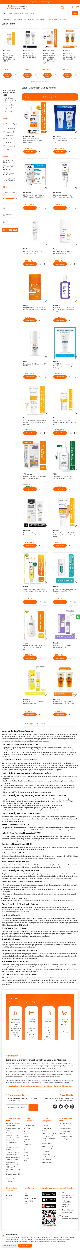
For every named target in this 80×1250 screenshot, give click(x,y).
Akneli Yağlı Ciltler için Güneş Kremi (10, 100)
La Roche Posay (48, 51)
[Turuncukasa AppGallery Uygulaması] (49, 1208)
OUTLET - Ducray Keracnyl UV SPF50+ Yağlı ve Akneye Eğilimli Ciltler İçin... (63, 366)
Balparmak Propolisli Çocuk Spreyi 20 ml (13, 1158)
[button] (31, 81)
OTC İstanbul (27, 474)
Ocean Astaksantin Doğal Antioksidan (12, 1153)
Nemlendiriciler (46, 1143)
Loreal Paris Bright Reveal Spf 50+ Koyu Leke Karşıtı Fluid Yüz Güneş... (65, 591)
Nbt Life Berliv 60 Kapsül (11, 1144)
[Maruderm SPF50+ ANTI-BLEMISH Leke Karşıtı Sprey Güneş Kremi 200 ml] (65, 287)
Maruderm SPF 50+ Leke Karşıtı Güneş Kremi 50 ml (63, 646)
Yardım (26, 1204)
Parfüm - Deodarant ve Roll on (48, 1140)
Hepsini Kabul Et (25, 1245)
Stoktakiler (9, 208)
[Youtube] (66, 1106)
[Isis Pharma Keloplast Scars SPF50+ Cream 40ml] (35, 230)
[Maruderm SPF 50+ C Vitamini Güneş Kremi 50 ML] (35, 681)
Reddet (61, 1239)
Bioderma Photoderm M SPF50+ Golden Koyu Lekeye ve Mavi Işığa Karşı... (64, 535)
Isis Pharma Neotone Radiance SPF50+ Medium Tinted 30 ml (33, 196)
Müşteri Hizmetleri (30, 1198)
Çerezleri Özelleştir (9, 1245)
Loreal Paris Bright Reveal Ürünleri (8, 167)
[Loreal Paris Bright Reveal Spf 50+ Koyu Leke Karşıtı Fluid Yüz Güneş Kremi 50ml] (65, 568)
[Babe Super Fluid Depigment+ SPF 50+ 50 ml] (35, 343)
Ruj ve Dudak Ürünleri (49, 1133)
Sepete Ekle (7, 75)
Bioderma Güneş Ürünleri (9, 161)
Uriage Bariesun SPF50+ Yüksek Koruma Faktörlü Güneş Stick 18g (34, 309)
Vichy (55, 474)
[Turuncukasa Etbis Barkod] (49, 1226)
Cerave (26, 1150)
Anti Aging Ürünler (48, 1136)
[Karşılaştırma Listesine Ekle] (15, 75)
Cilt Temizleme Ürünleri (46, 1129)
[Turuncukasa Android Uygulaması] (49, 1196)
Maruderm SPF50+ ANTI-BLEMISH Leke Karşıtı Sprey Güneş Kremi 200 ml (64, 310)
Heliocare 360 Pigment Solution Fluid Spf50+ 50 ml (29, 55)
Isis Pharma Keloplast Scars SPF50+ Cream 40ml (32, 252)
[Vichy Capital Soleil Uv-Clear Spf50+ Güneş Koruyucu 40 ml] (65, 456)
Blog (25, 1193)
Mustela (26, 1136)
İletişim (26, 1196)
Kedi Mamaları (46, 1160)
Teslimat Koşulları (65, 1123)
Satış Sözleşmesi (65, 1129)
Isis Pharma (10, 128)
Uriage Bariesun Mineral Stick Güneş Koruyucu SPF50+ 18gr (63, 252)
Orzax (26, 1142)
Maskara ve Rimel (47, 1146)
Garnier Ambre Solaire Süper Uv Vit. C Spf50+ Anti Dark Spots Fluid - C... (34, 647)
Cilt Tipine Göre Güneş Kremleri (34, 19)
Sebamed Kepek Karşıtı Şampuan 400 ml (13, 1174)
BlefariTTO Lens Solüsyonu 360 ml (12, 1163)
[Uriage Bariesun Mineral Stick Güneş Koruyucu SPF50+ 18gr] (65, 230)
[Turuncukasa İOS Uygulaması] (49, 1202)
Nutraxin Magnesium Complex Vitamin (13, 1124)
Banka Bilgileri (64, 1139)
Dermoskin (66, 51)
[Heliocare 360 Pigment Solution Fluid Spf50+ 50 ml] (30, 38)
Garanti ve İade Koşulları (64, 1132)
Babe (25, 361)
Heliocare (26, 51)
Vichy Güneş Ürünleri (8, 174)
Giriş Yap (9, 1195)
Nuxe (25, 1161)
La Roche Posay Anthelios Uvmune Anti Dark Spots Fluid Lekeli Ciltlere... (33, 141)
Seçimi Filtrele (10, 230)
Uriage (8, 142)
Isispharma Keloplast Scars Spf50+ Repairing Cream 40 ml (63, 196)
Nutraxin (26, 1131)
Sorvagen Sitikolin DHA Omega (12, 1149)
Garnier (9, 139)
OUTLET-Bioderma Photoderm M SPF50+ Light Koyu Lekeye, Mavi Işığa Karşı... (34, 422)
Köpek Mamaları (47, 1162)
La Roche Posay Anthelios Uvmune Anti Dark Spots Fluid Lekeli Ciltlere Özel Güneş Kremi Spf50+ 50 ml (49, 58)
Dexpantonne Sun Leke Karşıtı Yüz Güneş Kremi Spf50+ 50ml (35, 477)
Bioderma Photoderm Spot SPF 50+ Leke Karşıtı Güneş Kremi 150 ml (9, 57)
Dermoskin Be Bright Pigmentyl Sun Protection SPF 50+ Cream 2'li (69, 56)
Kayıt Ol (8, 1198)
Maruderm (9, 132)
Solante (26, 1158)
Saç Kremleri (46, 1151)
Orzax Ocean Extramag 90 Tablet (12, 1134)
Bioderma (6, 51)
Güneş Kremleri (17, 19)
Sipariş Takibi (28, 1201)
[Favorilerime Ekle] (46, 132)
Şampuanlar (46, 1154)
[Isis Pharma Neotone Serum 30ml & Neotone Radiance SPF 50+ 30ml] (65, 118)
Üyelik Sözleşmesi (65, 1126)
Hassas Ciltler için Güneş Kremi (10, 107)
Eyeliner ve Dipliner (48, 1149)
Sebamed (27, 1139)
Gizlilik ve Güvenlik (65, 1136)
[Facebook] (55, 1106)
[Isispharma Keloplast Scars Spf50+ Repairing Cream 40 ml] (65, 174)
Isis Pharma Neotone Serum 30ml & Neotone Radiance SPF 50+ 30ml (64, 141)
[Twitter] (61, 1106)
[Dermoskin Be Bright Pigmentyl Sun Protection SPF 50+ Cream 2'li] (70, 38)
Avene (26, 1153)
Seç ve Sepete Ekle (51, 97)
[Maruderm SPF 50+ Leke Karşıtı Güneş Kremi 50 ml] (65, 624)
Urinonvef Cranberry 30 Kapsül (12, 1180)
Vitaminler (45, 1126)
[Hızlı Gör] (45, 152)
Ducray (55, 361)
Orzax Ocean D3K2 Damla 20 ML (12, 1139)
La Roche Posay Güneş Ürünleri (9, 179)
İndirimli (8, 215)
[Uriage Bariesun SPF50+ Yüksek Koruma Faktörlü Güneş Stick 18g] (35, 287)
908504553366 (67, 1212)
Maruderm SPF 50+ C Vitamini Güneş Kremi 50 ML (33, 703)
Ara (75, 13)
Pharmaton (27, 1144)
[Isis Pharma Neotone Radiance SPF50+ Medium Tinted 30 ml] (35, 174)
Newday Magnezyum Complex (13, 1129)
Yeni (6, 222)
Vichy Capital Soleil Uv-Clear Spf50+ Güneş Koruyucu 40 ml (63, 477)
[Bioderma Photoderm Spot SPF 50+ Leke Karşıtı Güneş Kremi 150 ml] (10, 38)
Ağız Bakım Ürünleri (48, 1157)
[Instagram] (72, 1106)
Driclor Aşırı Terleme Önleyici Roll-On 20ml (13, 1168)
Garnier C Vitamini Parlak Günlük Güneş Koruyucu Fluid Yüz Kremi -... (35, 590)
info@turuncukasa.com (70, 1219)
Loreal (8, 149)
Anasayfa (6, 19)
